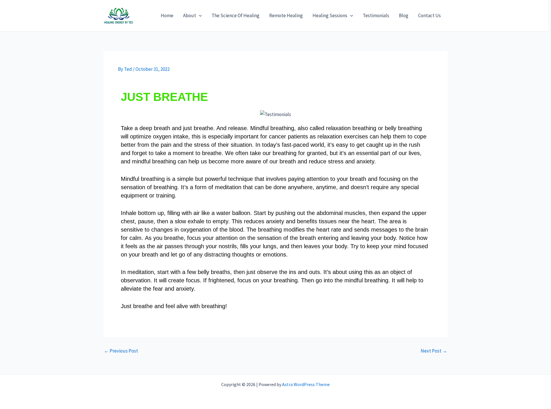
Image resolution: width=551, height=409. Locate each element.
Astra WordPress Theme (306, 384)
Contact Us (429, 15)
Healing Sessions (330, 15)
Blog (403, 15)
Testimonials (376, 15)
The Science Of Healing (235, 15)
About (189, 15)
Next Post (434, 351)
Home (167, 15)
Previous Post (121, 351)
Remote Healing (286, 15)
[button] (199, 15)
